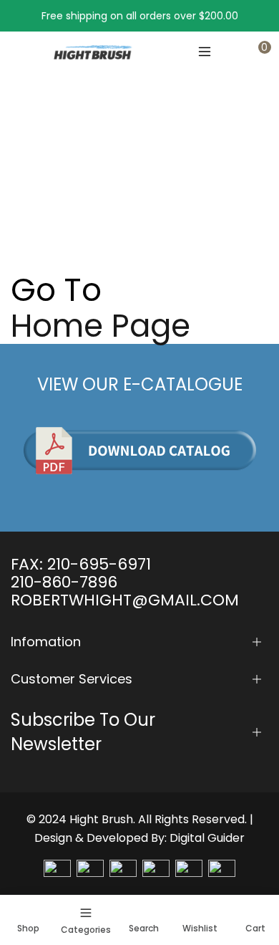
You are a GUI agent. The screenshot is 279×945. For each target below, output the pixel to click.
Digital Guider (207, 838)
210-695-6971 (99, 564)
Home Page (100, 326)
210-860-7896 (64, 582)
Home (26, 188)
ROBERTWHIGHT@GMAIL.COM (125, 600)
